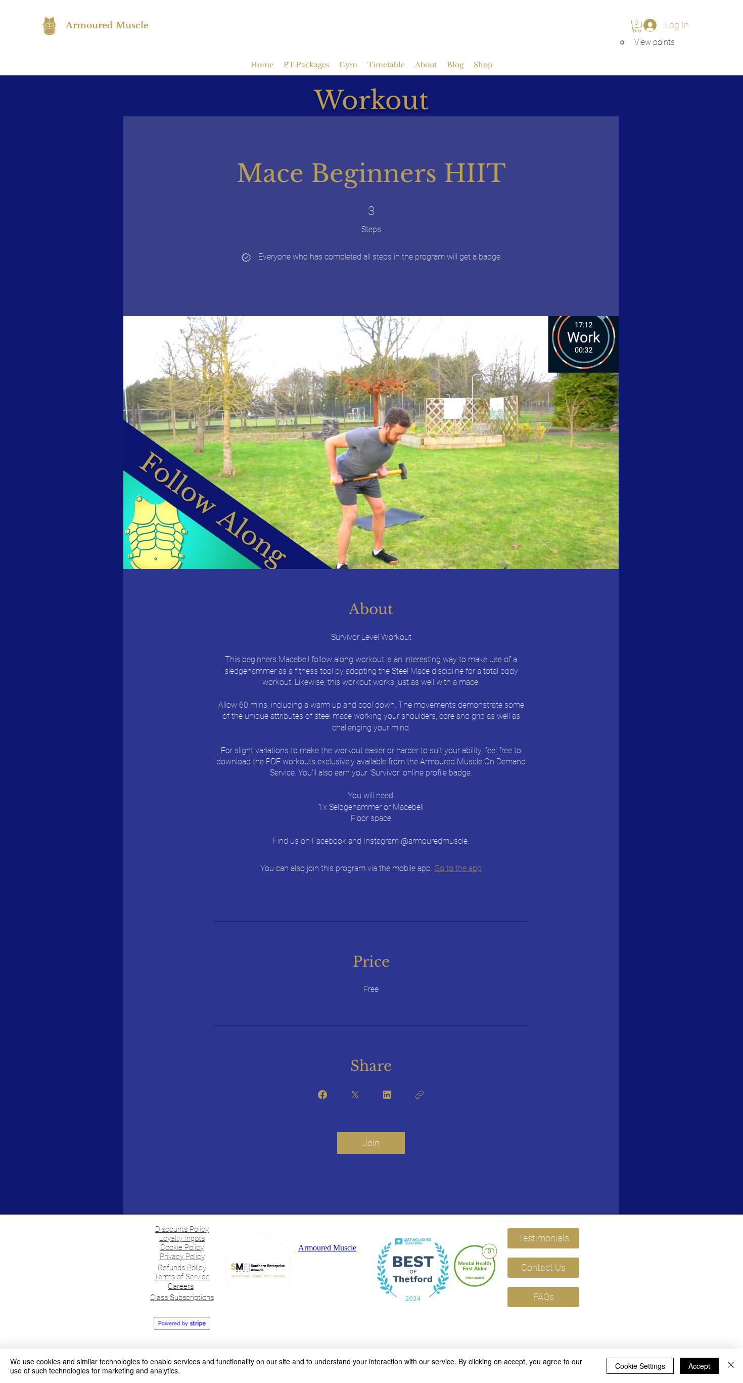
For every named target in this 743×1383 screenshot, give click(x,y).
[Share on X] (355, 1095)
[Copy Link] (419, 1095)
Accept (699, 1366)
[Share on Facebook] (322, 1095)
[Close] (731, 1366)
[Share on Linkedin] (387, 1095)
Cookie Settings (640, 1366)
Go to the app (458, 868)
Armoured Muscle (107, 25)
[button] (636, 26)
